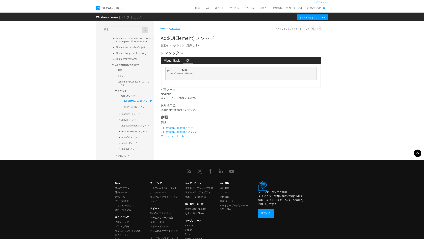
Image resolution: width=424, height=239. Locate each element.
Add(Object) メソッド (135, 107)
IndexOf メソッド (130, 137)
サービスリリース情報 (161, 217)
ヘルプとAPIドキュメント (163, 188)
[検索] (145, 30)
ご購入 (263, 8)
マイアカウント (321, 2)
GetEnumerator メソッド (134, 131)
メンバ (121, 75)
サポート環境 (157, 222)
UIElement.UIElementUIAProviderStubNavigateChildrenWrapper (134, 40)
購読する (265, 213)
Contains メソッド (130, 114)
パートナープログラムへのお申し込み (234, 206)
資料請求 (277, 8)
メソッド (122, 90)
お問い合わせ (314, 8)
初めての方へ (122, 188)
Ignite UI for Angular (195, 209)
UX (207, 8)
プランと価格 (122, 226)
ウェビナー (156, 201)
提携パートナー (228, 201)
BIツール (219, 8)
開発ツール (121, 192)
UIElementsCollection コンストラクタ (134, 83)
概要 (120, 70)
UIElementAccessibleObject (130, 47)
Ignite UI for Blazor (194, 213)
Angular (189, 225)
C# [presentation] (188, 60)
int (179, 70)
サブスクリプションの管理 (199, 188)
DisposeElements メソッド (135, 125)
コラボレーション (124, 205)
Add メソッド (128, 95)
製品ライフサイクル (160, 213)
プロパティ (123, 155)
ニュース (224, 192)
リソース (249, 8)
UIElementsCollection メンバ (178, 132)
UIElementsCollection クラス (178, 128)
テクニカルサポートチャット (164, 232)
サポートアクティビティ (198, 192)
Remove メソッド (130, 148)
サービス (234, 8)
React (188, 234)
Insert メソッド (129, 143)
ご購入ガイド (122, 222)
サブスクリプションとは (128, 230)
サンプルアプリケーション (164, 197)
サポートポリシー (159, 226)
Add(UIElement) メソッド (138, 101)
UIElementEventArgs (126, 58)
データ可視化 (122, 201)
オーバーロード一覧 (173, 136)
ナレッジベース (158, 192)
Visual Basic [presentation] (172, 60)
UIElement (177, 73)
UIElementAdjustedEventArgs (131, 53)
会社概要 (224, 188)
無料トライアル (294, 8)
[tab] (172, 60)
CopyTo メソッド (129, 119)
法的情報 (224, 197)
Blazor (188, 230)
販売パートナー (123, 235)
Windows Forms (107, 17)
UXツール (120, 197)
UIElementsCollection (127, 64)
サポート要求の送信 (195, 197)
